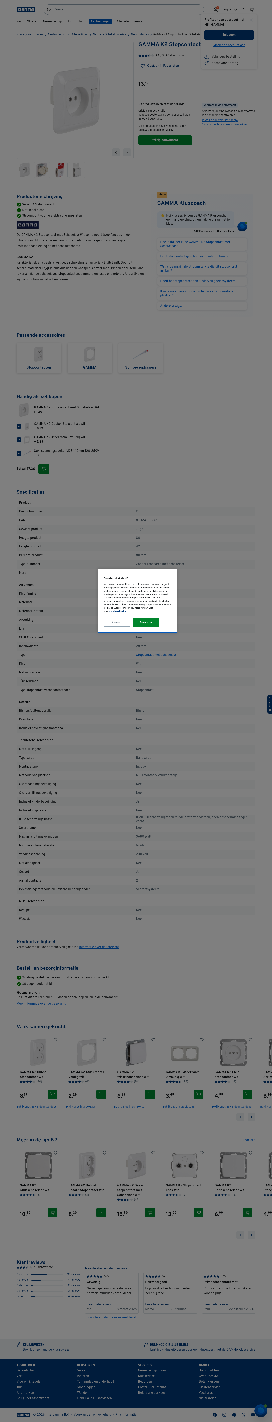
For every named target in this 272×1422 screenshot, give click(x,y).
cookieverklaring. (118, 611)
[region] (137, 601)
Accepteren (146, 622)
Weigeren (117, 622)
